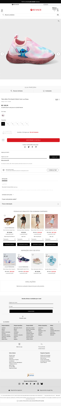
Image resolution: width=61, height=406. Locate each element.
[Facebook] (31, 384)
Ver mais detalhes (7, 194)
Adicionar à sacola (33, 140)
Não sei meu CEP (5, 160)
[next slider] (1, 264)
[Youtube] (27, 384)
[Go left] (2, 54)
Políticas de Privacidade (21, 397)
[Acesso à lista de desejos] (55, 11)
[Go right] (58, 54)
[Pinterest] (23, 384)
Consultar (53, 170)
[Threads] (38, 384)
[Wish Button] (3, 140)
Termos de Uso (30, 397)
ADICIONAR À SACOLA (9, 244)
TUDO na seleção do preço (30, 1)
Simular (55, 157)
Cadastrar (31, 311)
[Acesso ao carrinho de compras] (58, 11)
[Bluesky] (42, 384)
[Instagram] (19, 384)
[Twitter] (34, 384)
